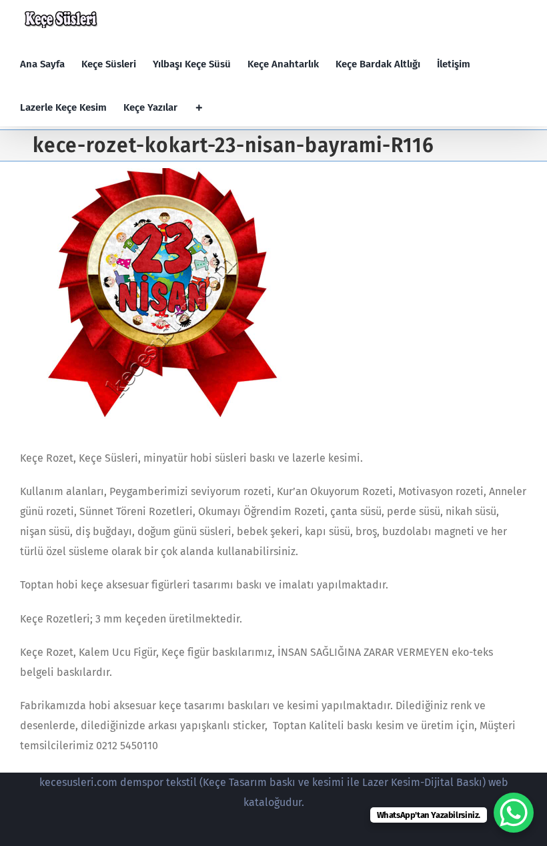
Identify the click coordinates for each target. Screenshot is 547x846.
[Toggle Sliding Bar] (199, 107)
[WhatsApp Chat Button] (514, 813)
